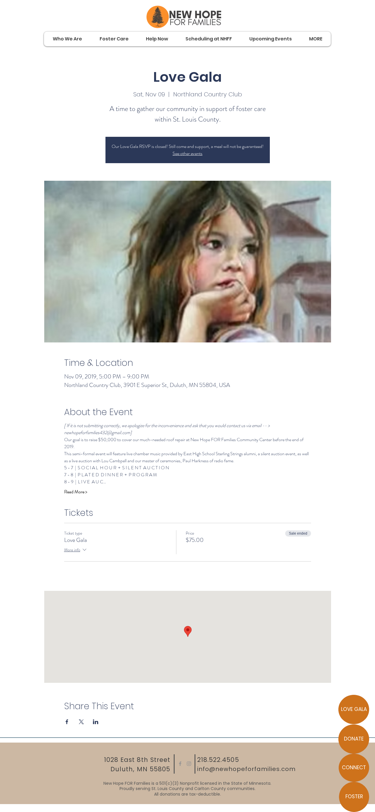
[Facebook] (180, 764)
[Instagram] (189, 764)
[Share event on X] (81, 721)
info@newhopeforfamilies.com (246, 769)
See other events (187, 153)
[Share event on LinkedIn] (95, 721)
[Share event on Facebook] (67, 721)
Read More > (75, 492)
